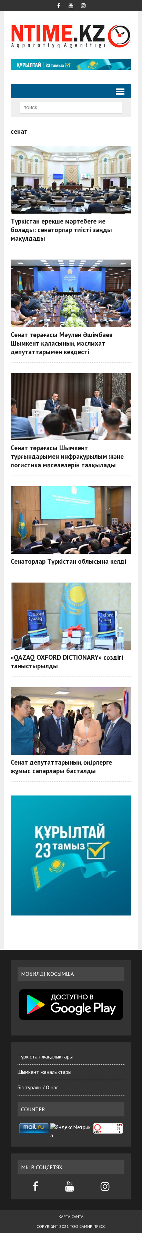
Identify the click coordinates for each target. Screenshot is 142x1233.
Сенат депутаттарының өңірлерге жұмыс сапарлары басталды (61, 766)
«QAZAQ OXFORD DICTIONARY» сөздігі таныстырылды (67, 661)
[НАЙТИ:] (71, 107)
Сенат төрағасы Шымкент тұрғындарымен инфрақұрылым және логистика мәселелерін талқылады (67, 456)
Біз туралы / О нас (38, 1087)
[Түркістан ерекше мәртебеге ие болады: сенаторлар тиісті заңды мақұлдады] (71, 180)
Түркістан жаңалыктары (45, 1056)
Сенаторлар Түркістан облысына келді (68, 561)
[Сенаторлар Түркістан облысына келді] (71, 520)
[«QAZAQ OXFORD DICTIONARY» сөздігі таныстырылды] (71, 616)
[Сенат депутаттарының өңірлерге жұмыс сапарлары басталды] (71, 721)
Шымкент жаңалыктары (44, 1072)
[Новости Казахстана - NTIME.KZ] (71, 35)
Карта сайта (71, 1216)
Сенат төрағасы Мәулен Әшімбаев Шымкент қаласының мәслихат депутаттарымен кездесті (62, 343)
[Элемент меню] (58, 4)
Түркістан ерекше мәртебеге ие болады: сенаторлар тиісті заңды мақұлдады (61, 229)
